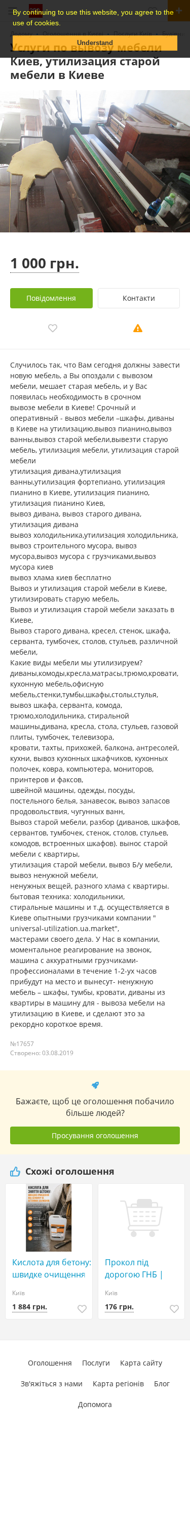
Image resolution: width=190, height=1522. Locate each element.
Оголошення (50, 1363)
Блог (162, 1383)
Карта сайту (141, 1363)
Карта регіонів (118, 1383)
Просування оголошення (95, 1135)
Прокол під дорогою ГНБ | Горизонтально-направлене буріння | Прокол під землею (139, 1268)
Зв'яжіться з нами (52, 1383)
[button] (64, 23)
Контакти (139, 298)
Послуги (96, 1363)
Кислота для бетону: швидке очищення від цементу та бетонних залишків (51, 1268)
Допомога (95, 1404)
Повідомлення (51, 298)
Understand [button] (95, 43)
